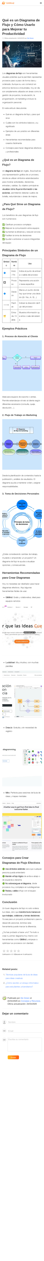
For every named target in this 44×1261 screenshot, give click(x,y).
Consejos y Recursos (30, 1000)
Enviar (13, 1057)
